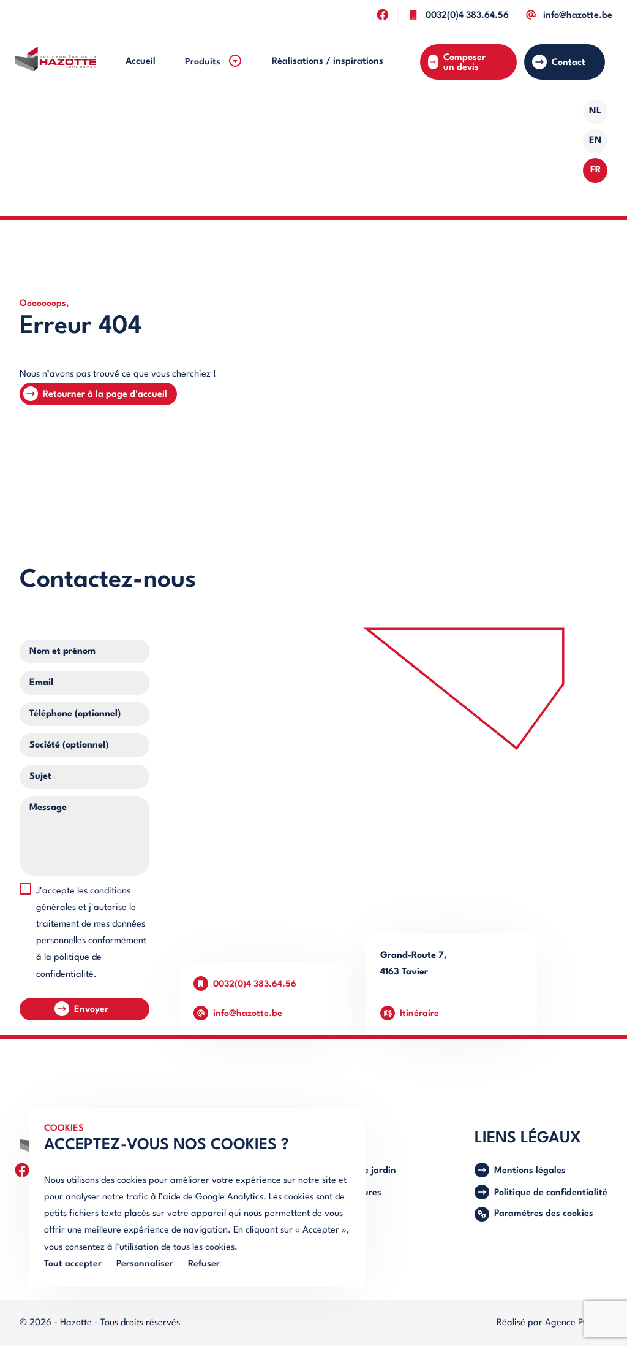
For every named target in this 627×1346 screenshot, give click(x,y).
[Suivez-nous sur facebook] (382, 14)
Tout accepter (73, 1264)
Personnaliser (144, 1264)
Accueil (141, 61)
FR (595, 170)
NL (595, 111)
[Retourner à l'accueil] (55, 62)
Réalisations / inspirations (327, 61)
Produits (204, 62)
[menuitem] (140, 62)
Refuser (204, 1264)
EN (595, 140)
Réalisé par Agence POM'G (552, 1323)
